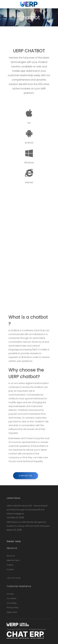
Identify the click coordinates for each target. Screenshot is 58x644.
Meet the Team (13, 560)
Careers (10, 565)
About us (11, 555)
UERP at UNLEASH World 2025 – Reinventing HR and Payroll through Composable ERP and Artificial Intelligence (27, 509)
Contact (10, 569)
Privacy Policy (13, 607)
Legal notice (12, 612)
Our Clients (11, 598)
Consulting (12, 603)
